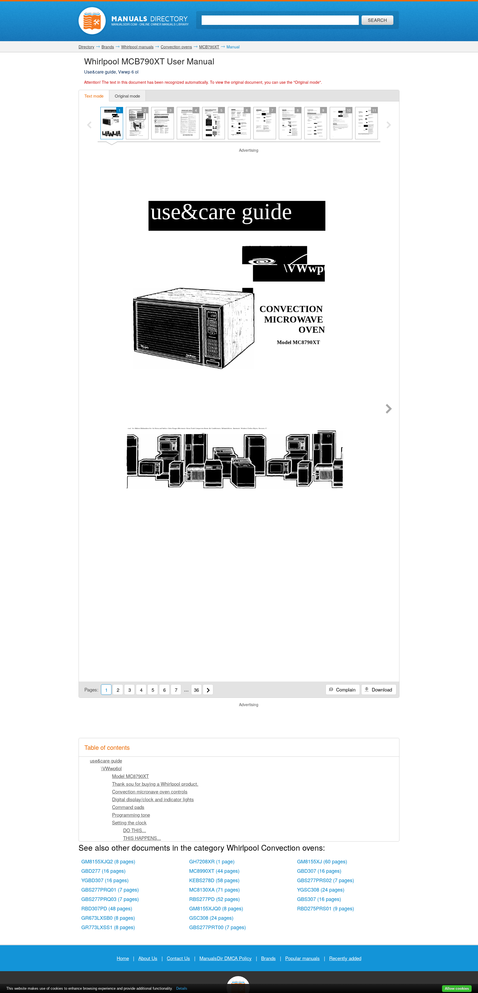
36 (196, 689)
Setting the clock (129, 822)
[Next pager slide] (389, 125)
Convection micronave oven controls (150, 791)
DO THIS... (134, 830)
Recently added (345, 958)
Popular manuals (302, 958)
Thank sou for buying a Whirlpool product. (155, 783)
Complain (345, 689)
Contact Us (178, 958)
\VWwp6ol (111, 768)
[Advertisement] (239, 160)
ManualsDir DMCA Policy (225, 958)
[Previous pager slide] (89, 125)
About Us (147, 958)
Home (123, 958)
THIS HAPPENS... (142, 837)
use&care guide (106, 760)
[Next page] (389, 409)
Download (381, 689)
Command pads (128, 806)
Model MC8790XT (130, 775)
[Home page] (92, 21)
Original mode (127, 96)
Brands (268, 958)
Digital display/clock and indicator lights (153, 799)
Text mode (93, 96)
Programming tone (131, 814)
